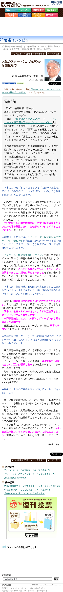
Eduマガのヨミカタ (38, 15)
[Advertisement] (31, 26)
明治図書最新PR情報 (38, 10)
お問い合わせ (42, 591)
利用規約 (5, 588)
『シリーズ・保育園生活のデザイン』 (24, 254)
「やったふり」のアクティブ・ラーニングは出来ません (29, 474)
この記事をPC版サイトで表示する (29, 54)
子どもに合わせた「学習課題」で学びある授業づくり (28, 470)
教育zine (26, 4)
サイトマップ (29, 591)
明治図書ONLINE (56, 3)
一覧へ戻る (55, 54)
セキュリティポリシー (19, 588)
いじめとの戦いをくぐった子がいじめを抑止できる (27, 490)
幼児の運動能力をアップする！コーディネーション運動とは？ (32, 486)
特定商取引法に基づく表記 (12, 591)
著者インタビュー (24, 15)
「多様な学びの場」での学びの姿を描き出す (24, 493)
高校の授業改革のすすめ (15, 478)
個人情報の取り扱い (37, 588)
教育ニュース (51, 15)
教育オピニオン (11, 10)
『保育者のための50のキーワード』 (33, 119)
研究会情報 (51, 10)
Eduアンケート (24, 10)
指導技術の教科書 (11, 15)
